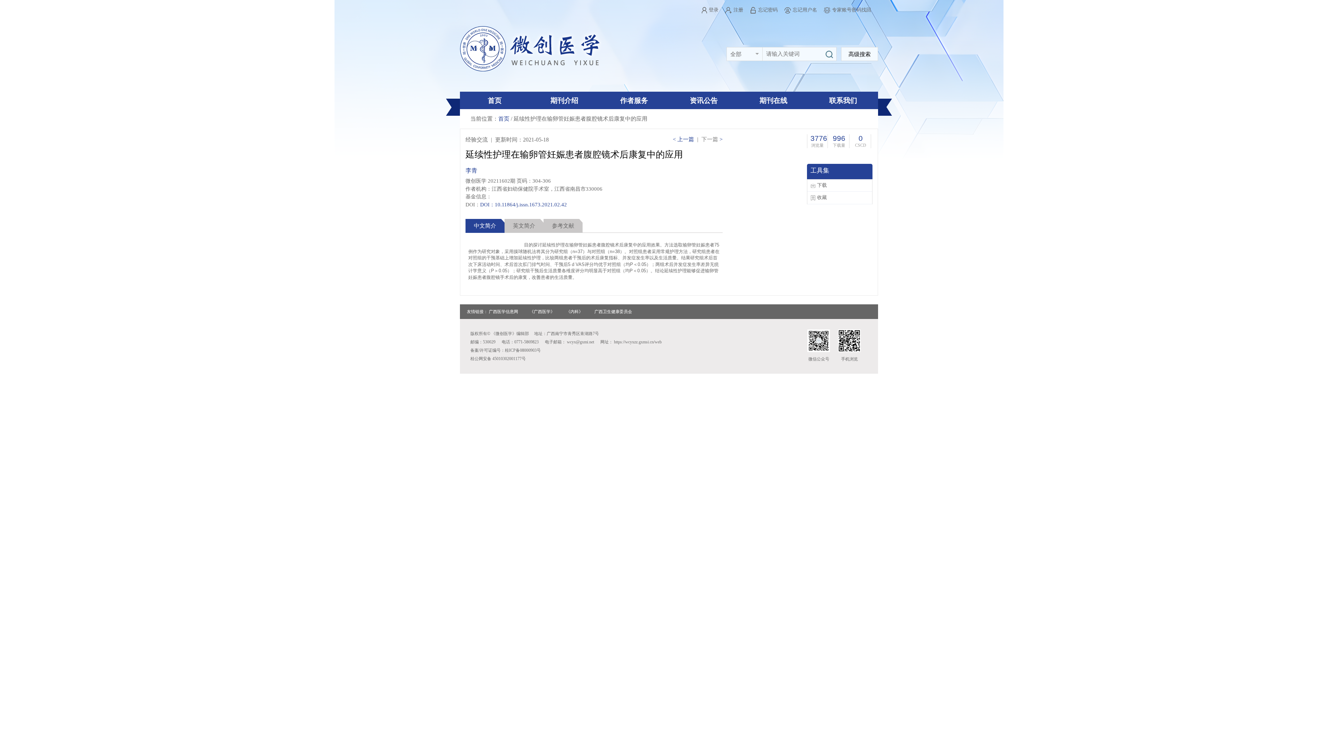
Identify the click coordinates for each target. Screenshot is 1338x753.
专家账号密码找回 (851, 10)
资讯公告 (704, 100)
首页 (495, 100)
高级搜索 (859, 54)
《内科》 (574, 311)
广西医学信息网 (503, 311)
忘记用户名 (805, 10)
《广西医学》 (542, 311)
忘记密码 (768, 10)
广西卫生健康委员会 (613, 311)
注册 (738, 10)
